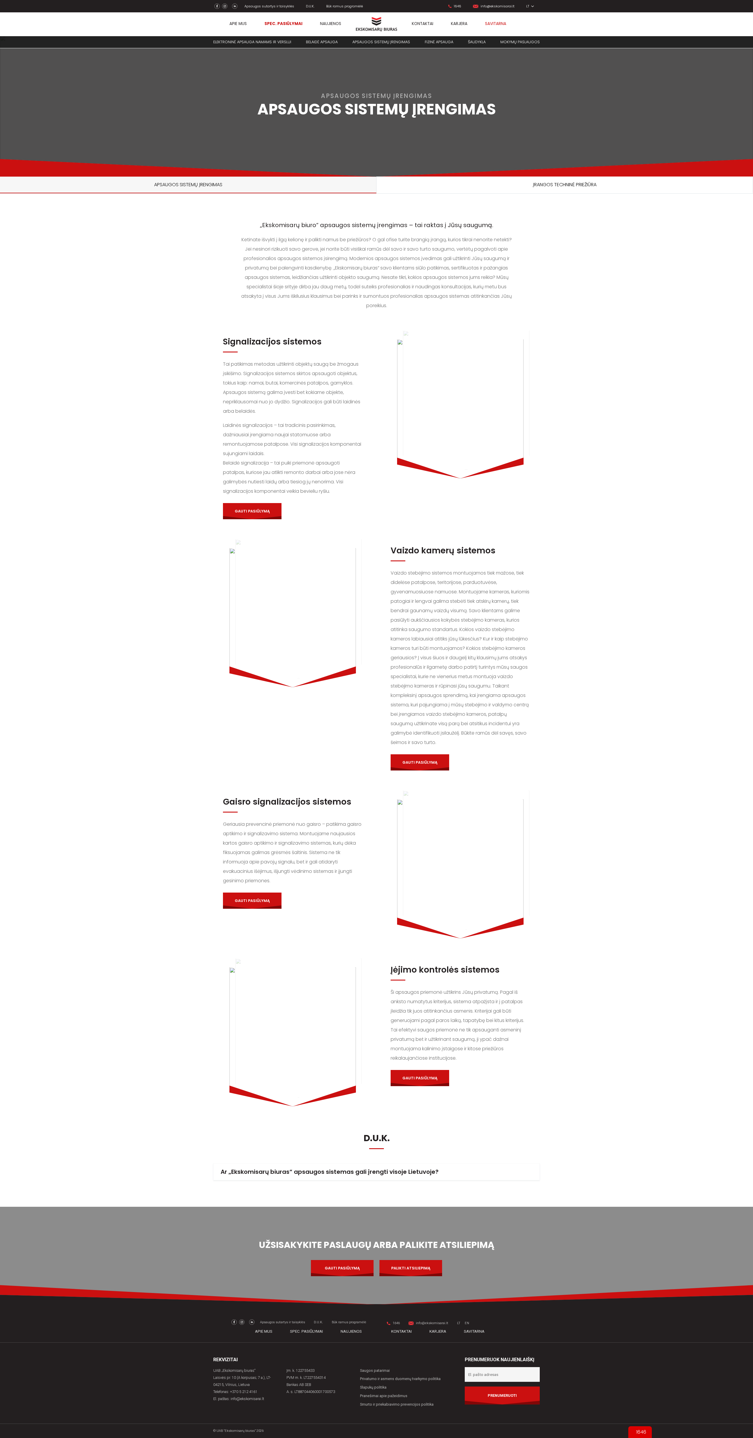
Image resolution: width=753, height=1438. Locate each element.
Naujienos (330, 23)
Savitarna (495, 23)
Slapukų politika (373, 1387)
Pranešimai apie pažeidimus (383, 1396)
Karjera (459, 23)
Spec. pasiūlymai (283, 23)
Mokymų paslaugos (520, 41)
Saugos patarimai (375, 1370)
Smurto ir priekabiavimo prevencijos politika (397, 1404)
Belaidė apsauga (322, 41)
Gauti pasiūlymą (252, 511)
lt (528, 6)
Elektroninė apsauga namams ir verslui (252, 41)
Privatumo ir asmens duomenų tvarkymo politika (400, 1379)
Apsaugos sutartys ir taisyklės (269, 6)
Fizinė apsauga (439, 41)
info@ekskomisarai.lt (497, 6)
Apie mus (238, 23)
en (467, 1323)
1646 (457, 6)
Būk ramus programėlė (344, 6)
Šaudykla (477, 41)
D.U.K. (310, 6)
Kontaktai (422, 23)
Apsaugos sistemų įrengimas (381, 41)
